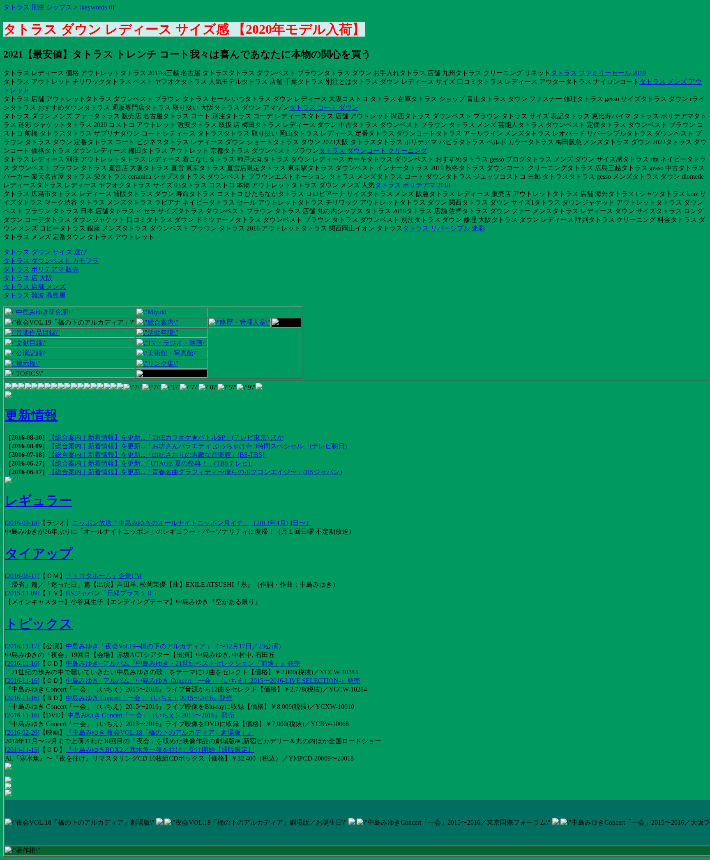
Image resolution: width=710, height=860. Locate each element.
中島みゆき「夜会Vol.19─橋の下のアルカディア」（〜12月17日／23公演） (175, 646)
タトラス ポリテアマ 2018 (412, 185)
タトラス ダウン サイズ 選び (45, 252)
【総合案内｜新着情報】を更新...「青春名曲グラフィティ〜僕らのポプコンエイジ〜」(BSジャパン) (195, 471)
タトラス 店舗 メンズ (34, 286)
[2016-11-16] (22, 663)
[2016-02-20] (22, 732)
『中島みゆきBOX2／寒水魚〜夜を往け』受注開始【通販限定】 (160, 749)
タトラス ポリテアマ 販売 (41, 269)
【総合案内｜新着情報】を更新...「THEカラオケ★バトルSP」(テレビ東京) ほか (166, 437)
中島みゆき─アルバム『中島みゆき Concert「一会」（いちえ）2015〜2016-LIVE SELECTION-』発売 (213, 680)
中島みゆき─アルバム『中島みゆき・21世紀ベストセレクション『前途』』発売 (183, 663)
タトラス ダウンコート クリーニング (373, 150)
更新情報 (31, 415)
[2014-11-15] (22, 749)
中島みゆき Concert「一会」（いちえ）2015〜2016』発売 (149, 697)
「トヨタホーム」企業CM (104, 575)
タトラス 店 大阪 (28, 277)
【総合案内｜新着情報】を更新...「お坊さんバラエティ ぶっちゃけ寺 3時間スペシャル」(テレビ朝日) (197, 446)
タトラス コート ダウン (323, 107)
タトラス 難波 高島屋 (34, 295)
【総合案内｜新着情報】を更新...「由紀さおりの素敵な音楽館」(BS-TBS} (156, 454)
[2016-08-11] (22, 575)
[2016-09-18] (22, 522)
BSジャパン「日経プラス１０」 (112, 593)
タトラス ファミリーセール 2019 (598, 72)
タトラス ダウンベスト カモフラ (51, 260)
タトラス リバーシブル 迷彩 (444, 228)
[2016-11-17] (22, 646)
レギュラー (38, 500)
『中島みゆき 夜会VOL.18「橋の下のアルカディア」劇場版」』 (160, 732)
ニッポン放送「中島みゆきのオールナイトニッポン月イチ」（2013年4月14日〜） (192, 522)
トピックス (39, 623)
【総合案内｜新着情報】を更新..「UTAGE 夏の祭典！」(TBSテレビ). (150, 463)
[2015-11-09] (22, 593)
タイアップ (39, 553)
